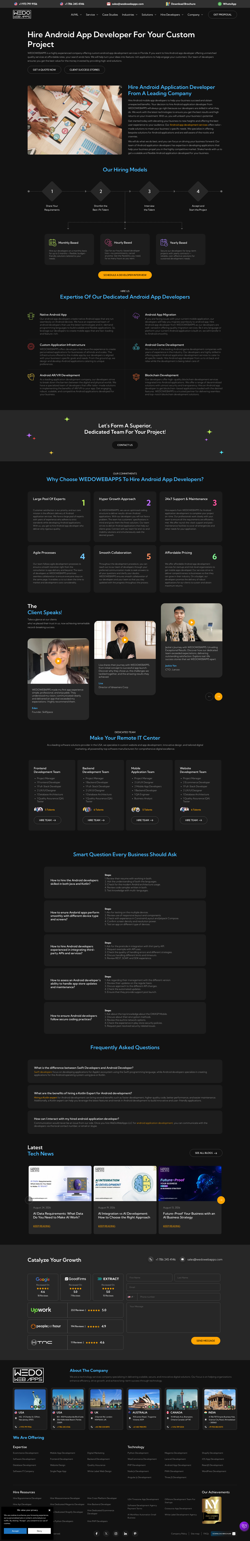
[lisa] (125, 640)
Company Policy (179, 1533)
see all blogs (204, 1152)
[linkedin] (125, 1533)
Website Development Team (193, 770)
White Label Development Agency (181, 1514)
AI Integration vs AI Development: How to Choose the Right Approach (124, 1215)
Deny (39, 1531)
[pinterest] (135, 1533)
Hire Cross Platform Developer (102, 1498)
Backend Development (98, 1459)
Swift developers (43, 1071)
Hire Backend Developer (99, 1504)
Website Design (57, 1465)
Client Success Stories (85, 69)
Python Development (138, 1453)
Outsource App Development (178, 1508)
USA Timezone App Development (143, 1499)
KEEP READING (41, 1226)
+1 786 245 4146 (166, 1259)
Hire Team (45, 820)
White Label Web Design (99, 1471)
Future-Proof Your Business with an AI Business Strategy (189, 1215)
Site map (195, 1533)
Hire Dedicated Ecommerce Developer (100, 1512)
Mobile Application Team (142, 770)
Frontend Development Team (47, 770)
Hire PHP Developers (97, 1521)
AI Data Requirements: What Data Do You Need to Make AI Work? (58, 1215)
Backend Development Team (96, 770)
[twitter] (106, 1533)
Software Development (24, 1459)
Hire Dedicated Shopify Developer (66, 1512)
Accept (15, 1531)
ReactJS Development (212, 1465)
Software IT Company (23, 1471)
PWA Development (174, 1471)
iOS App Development (213, 1459)
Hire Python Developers (61, 1521)
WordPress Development (214, 1471)
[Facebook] (96, 1533)
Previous (209, 696)
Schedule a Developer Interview (125, 275)
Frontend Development (61, 1459)
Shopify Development (212, 1453)
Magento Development (176, 1453)
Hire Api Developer (22, 1504)
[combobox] (132, 1297)
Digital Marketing (95, 1453)
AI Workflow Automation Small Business (142, 1516)
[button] (49, 1510)
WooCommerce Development (142, 1459)
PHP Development (137, 1465)
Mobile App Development (62, 1453)
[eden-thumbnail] (58, 661)
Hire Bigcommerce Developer (27, 1498)
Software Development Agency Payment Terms (142, 1507)
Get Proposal (223, 14)
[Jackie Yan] (191, 622)
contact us (125, 445)
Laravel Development (175, 1459)
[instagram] (116, 1533)
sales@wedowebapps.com (204, 1259)
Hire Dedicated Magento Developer (67, 1504)
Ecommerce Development (25, 1453)
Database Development (24, 1465)
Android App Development (178, 1465)
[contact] (244, 1526)
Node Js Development (138, 1471)
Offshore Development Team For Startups (180, 1501)
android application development (155, 1122)
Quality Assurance (96, 1465)
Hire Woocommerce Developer (65, 1498)
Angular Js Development (139, 1477)
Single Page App (58, 1471)
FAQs (206, 1533)
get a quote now (44, 69)
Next (218, 696)
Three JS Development (175, 1477)
